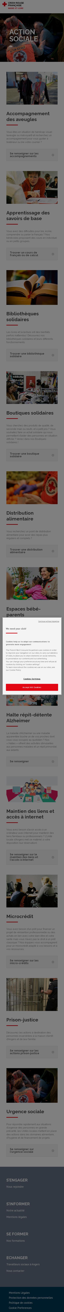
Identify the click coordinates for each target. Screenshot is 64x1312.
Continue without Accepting (48, 621)
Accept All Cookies (32, 687)
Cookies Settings (32, 679)
